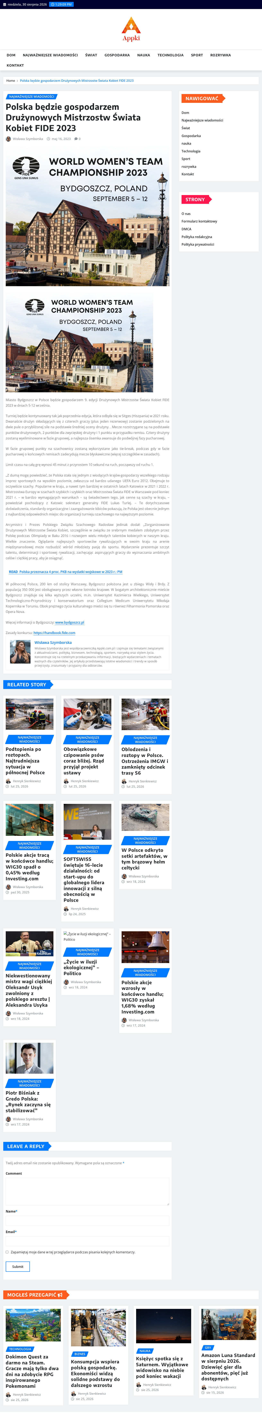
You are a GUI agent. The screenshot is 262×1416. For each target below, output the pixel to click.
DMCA (186, 229)
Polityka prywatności (198, 244)
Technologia (171, 55)
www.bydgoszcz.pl (69, 622)
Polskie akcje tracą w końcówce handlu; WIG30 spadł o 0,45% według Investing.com (29, 866)
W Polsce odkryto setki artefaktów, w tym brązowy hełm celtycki (145, 858)
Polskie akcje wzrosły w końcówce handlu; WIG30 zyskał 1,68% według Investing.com (143, 996)
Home (10, 80)
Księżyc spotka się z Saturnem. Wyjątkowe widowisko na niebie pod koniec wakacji (162, 1367)
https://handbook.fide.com (54, 633)
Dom (11, 55)
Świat (91, 55)
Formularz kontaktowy (199, 221)
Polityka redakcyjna (197, 237)
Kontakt (15, 65)
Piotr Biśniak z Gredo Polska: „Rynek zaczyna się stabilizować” (28, 1101)
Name (11, 1211)
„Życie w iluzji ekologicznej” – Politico (81, 967)
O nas (186, 213)
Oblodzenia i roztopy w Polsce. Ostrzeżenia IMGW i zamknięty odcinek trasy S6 (145, 760)
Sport (197, 55)
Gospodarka (117, 55)
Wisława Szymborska (28, 139)
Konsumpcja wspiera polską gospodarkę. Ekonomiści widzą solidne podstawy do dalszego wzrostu (95, 1373)
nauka (143, 55)
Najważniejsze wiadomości (50, 55)
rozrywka (220, 55)
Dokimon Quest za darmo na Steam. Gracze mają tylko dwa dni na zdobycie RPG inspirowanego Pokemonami (32, 1371)
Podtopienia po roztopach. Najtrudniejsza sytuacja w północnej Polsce (25, 760)
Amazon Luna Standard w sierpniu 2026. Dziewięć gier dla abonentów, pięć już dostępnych (228, 1366)
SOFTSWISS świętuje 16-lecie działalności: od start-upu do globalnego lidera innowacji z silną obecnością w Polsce (84, 879)
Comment (14, 1173)
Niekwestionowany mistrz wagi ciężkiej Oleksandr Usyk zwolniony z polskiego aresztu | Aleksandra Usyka (29, 990)
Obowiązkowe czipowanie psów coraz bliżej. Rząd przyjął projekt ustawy (84, 760)
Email (11, 1232)
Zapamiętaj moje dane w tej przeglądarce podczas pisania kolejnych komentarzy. (73, 1252)
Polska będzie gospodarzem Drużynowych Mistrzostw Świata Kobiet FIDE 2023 (77, 80)
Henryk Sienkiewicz (27, 781)
